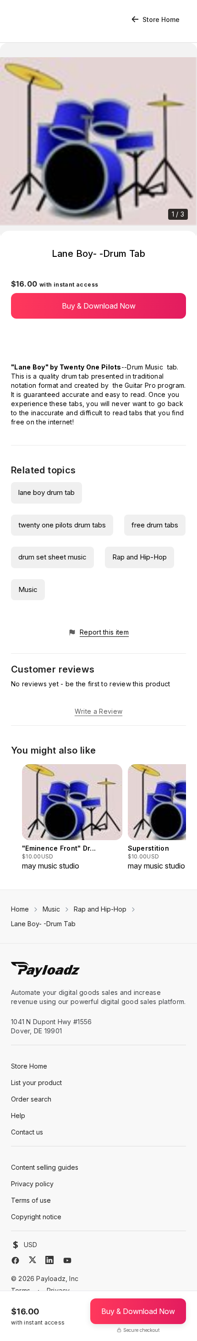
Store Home (161, 19)
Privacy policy (32, 1184)
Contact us (27, 1132)
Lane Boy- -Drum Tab (43, 924)
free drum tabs (154, 525)
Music (28, 589)
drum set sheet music (52, 557)
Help (18, 1115)
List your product (36, 1082)
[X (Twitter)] (32, 1260)
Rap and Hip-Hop (139, 557)
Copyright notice (36, 1217)
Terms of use (31, 1200)
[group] (72, 817)
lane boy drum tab (46, 492)
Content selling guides (44, 1167)
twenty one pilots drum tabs (62, 525)
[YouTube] (67, 1260)
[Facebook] (15, 1260)
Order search (31, 1099)
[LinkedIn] (49, 1260)
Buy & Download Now (99, 305)
